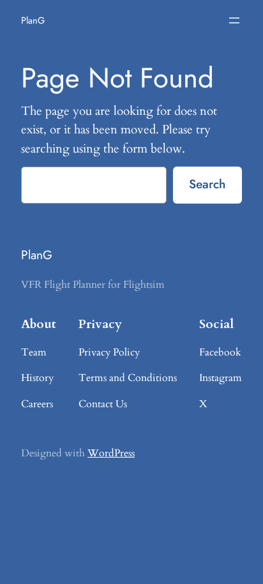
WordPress (111, 453)
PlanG (33, 20)
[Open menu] (234, 20)
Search (207, 184)
